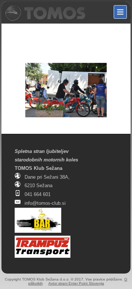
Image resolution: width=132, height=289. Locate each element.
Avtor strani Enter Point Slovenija (76, 283)
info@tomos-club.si (45, 203)
